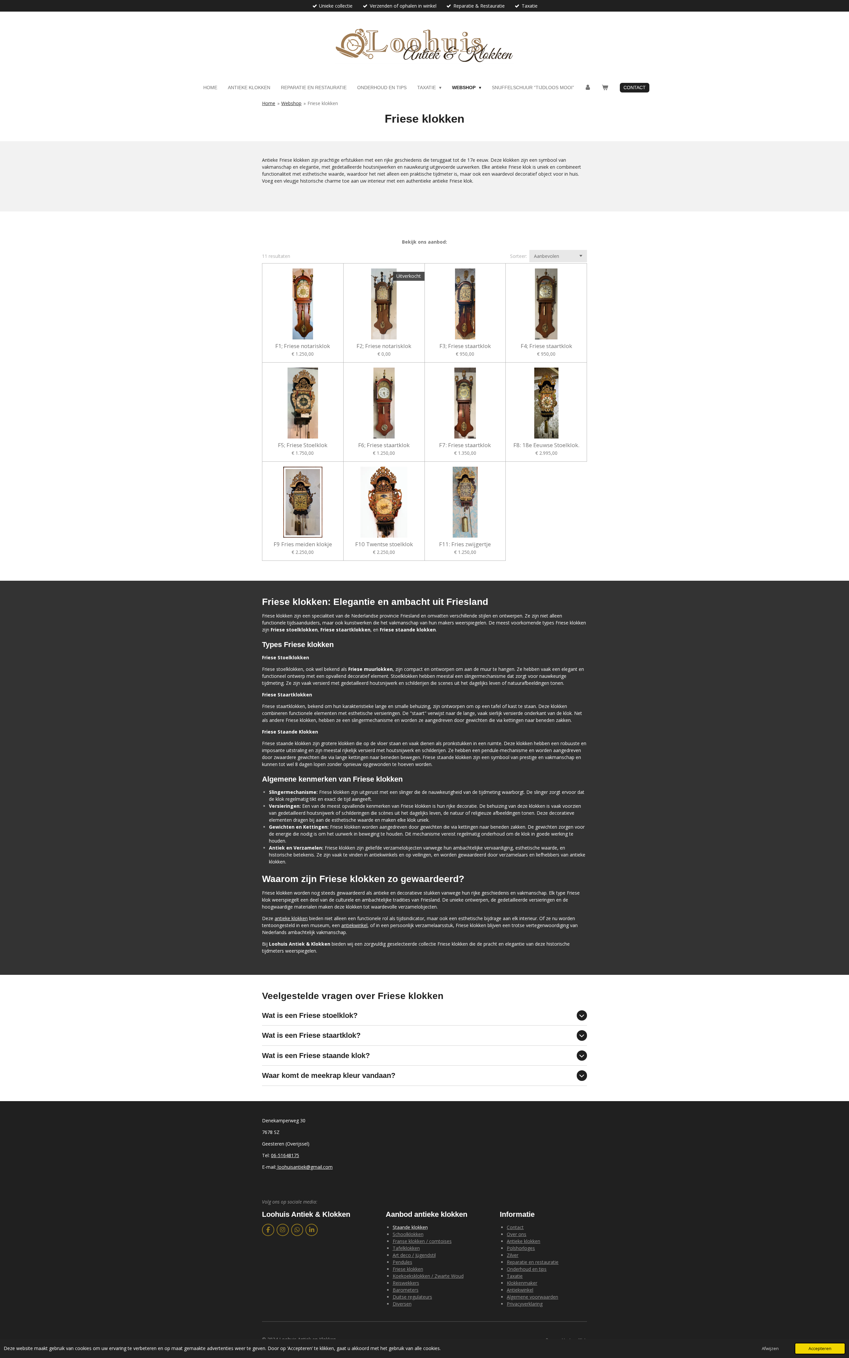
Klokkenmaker (522, 1283)
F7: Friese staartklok (465, 445)
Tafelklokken (406, 1248)
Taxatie (515, 1276)
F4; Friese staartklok (546, 346)
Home (268, 103)
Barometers (406, 1290)
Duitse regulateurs (412, 1297)
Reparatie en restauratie (532, 1262)
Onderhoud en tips (527, 1269)
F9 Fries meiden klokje (303, 544)
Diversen (402, 1304)
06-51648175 (285, 1155)
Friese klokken (322, 103)
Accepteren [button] (820, 1348)
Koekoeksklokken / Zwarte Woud (428, 1276)
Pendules (402, 1262)
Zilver (512, 1255)
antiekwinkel (354, 925)
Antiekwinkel (520, 1290)
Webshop (291, 103)
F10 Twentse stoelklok (384, 544)
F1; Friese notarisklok (302, 346)
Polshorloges (521, 1248)
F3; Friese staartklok (465, 346)
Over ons (516, 1234)
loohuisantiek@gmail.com (304, 1167)
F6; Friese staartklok (384, 445)
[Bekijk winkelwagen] (605, 87)
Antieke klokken (523, 1241)
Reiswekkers (406, 1283)
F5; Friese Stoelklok (302, 445)
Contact (515, 1227)
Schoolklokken (408, 1234)
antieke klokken (291, 918)
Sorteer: (518, 256)
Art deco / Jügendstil (414, 1255)
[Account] (588, 87)
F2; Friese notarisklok (384, 346)
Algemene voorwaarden (532, 1297)
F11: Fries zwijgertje (465, 544)
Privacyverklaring (525, 1304)
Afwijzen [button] (770, 1348)
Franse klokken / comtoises (422, 1241)
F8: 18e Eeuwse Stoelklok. (546, 445)
